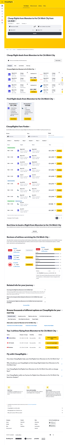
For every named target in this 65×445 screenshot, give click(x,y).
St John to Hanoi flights (48, 325)
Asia (10, 49)
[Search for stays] (2, 8)
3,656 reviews (16, 252)
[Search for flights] (2, 6)
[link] (13, 119)
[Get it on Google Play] (52, 423)
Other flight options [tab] (12, 319)
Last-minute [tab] (21, 65)
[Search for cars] (2, 11)
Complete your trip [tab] (22, 316)
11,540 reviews (16, 266)
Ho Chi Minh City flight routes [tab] (45, 316)
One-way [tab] (28, 65)
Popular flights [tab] (35, 319)
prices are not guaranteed (32, 404)
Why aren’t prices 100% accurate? (15, 412)
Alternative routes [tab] (11, 316)
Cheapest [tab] (10, 65)
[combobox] (24, 23)
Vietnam (14, 49)
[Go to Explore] (2, 16)
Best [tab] (15, 65)
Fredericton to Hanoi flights (31, 325)
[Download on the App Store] (52, 426)
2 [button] (59, 218)
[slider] (63, 137)
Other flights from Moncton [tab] (24, 319)
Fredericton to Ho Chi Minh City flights (14, 325)
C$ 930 (11, 21)
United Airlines (16, 255)
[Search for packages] (2, 14)
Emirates (15, 248)
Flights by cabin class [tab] (32, 316)
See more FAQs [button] (26, 305)
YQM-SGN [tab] (35, 231)
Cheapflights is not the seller (14, 408)
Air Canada (15, 262)
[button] (2, 2)
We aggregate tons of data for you (15, 410)
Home (7, 49)
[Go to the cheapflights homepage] (9, 2)
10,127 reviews (16, 259)
